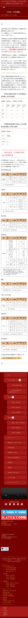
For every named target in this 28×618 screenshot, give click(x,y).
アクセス (5, 610)
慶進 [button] (2, 279)
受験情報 (5, 581)
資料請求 (5, 614)
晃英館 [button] (3, 189)
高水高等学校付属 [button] (6, 170)
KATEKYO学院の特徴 (11, 567)
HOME (4, 609)
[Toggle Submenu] (20, 380)
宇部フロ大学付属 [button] (6, 295)
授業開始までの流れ (7, 594)
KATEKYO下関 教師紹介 (8, 595)
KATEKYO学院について (8, 566)
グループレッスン (7, 589)
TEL (4, 615)
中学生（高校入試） (10, 577)
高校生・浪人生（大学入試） (13, 583)
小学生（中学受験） (10, 578)
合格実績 (5, 573)
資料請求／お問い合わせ (8, 600)
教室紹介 (5, 599)
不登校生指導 (6, 592)
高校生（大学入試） (10, 575)
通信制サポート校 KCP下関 (9, 590)
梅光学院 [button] (3, 313)
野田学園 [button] (3, 234)
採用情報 (5, 597)
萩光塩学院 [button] (4, 338)
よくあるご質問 (6, 602)
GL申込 (5, 612)
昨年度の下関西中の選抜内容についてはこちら (13, 73)
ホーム (4, 564)
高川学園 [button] (3, 216)
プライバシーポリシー (8, 604)
